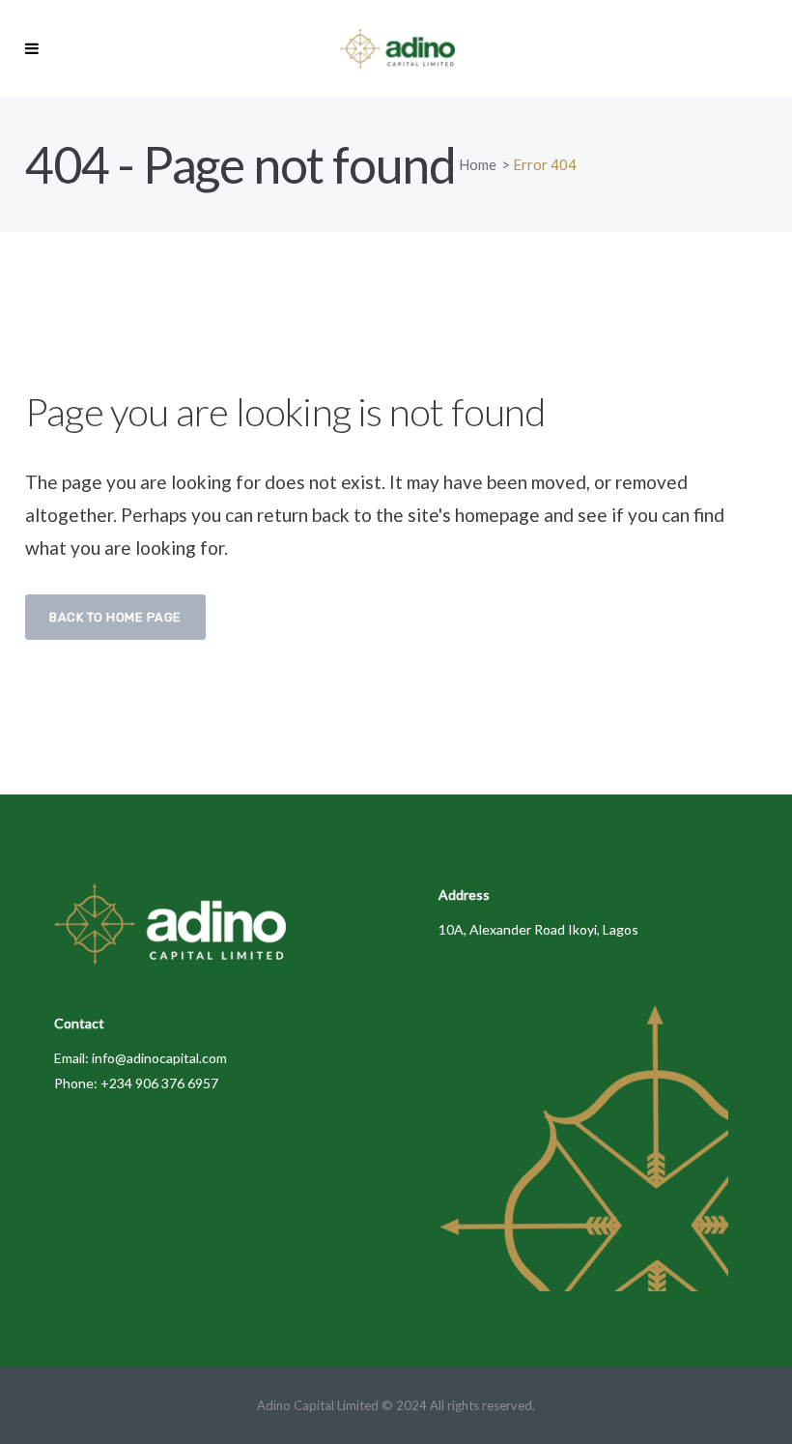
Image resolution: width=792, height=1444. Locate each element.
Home (477, 164)
